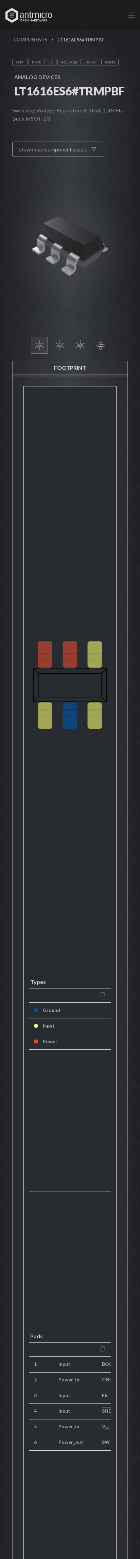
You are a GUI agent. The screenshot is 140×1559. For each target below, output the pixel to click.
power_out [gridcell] (70, 1442)
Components (30, 39)
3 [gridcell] (35, 1395)
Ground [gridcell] (51, 1010)
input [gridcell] (64, 1364)
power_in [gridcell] (68, 1379)
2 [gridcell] (35, 1379)
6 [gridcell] (35, 1442)
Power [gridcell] (50, 1041)
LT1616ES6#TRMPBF (69, 91)
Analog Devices (37, 77)
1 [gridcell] (35, 1364)
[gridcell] (110, 1365)
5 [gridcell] (35, 1426)
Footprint (70, 367)
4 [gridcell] (35, 1411)
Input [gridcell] (49, 1026)
